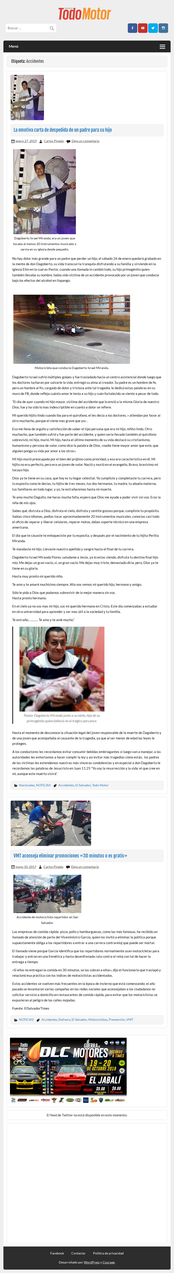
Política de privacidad (108, 1253)
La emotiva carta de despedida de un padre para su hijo (63, 130)
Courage (109, 1262)
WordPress (92, 1262)
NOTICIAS (43, 785)
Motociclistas (97, 1019)
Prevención (117, 1019)
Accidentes (66, 785)
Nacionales (27, 785)
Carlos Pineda (54, 141)
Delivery (64, 1019)
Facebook (57, 1253)
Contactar (78, 1253)
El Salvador (83, 785)
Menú (13, 46)
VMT (129, 1019)
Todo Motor (100, 785)
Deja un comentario (85, 141)
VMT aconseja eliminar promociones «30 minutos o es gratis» (70, 856)
